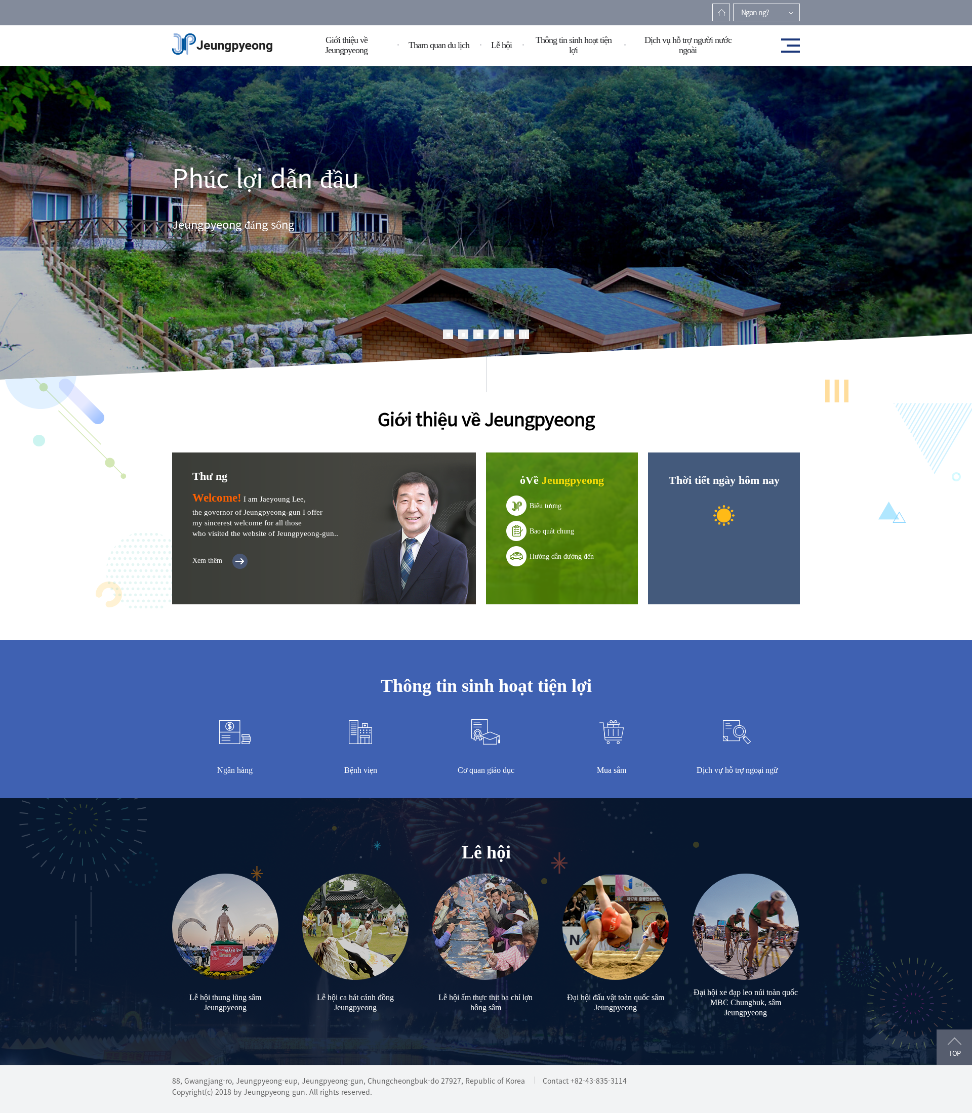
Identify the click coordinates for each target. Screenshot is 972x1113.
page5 (509, 334)
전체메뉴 (787, 45)
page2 (463, 334)
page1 (448, 334)
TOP (954, 1053)
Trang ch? (721, 12)
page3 (478, 334)
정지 (524, 334)
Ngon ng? (755, 12)
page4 (494, 334)
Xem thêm (207, 560)
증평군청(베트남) (222, 44)
